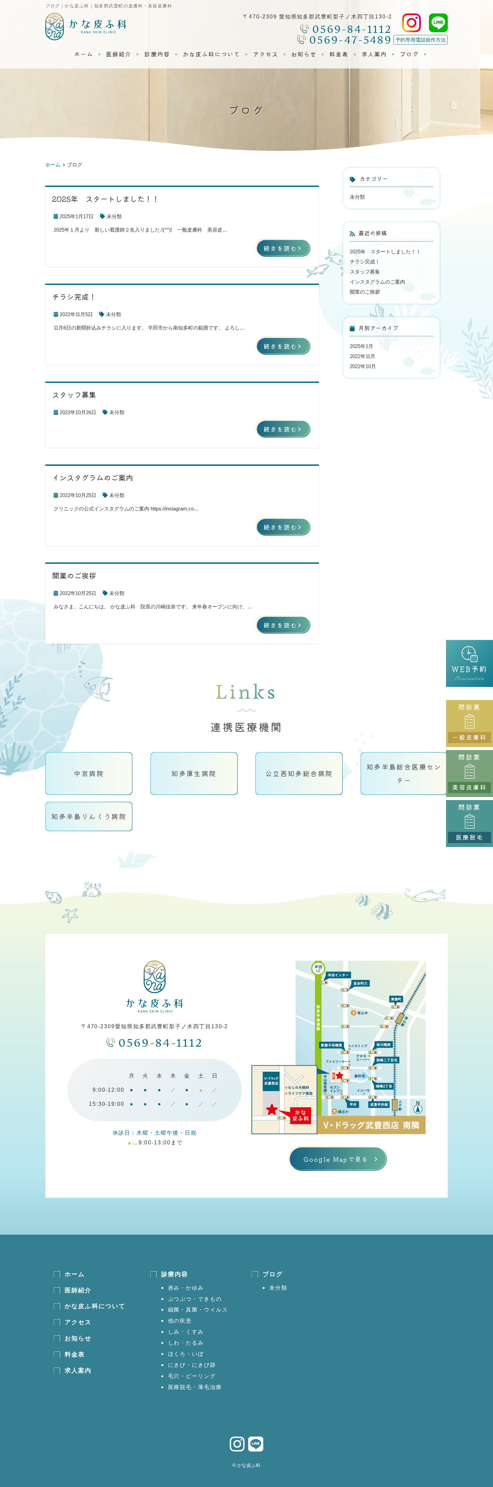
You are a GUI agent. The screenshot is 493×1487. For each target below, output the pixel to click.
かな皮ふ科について (211, 54)
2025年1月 (361, 346)
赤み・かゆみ (186, 1288)
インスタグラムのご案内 (377, 282)
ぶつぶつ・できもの (195, 1299)
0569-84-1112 (160, 1043)
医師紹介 (118, 54)
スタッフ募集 (365, 272)
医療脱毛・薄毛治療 (195, 1387)
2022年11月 (362, 356)
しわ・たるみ (186, 1343)
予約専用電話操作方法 (420, 40)
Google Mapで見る (336, 1159)
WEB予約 (469, 673)
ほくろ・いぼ (186, 1354)
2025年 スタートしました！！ (385, 251)
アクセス (265, 54)
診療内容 (157, 54)
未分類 (114, 216)
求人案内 (374, 54)
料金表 (338, 54)
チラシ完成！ (365, 261)
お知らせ (304, 54)
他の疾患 (180, 1321)
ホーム (83, 54)
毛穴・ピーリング (192, 1376)
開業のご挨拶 (365, 292)
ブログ (409, 54)
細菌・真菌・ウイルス (198, 1309)
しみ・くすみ (186, 1332)
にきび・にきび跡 (192, 1365)
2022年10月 (363, 366)
